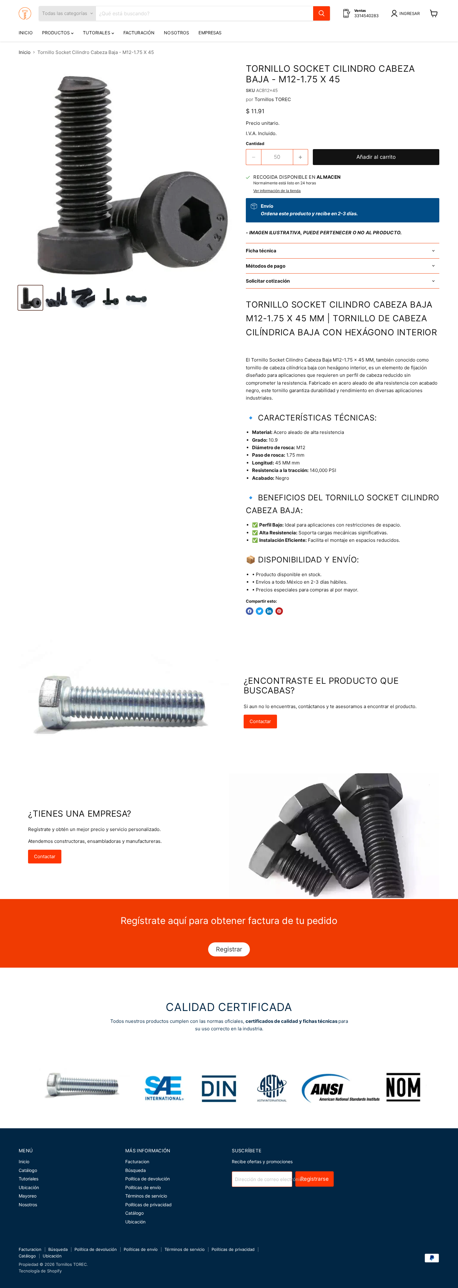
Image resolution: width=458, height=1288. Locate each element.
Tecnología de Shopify (40, 1270)
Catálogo (28, 1170)
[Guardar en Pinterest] (279, 611)
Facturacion (137, 1161)
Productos (56, 32)
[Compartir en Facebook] (249, 611)
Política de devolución (147, 1178)
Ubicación (29, 1187)
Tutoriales (97, 32)
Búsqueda (135, 1170)
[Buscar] (321, 13)
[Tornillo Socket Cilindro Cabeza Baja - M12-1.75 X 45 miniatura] (30, 297)
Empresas (210, 32)
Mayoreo (27, 1195)
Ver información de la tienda (277, 191)
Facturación (139, 32)
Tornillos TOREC (273, 99)
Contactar (260, 721)
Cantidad (255, 143)
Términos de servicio (146, 1195)
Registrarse (314, 1179)
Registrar (229, 949)
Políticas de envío (143, 1187)
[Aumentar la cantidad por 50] (300, 157)
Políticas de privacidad (148, 1204)
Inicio (26, 32)
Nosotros (176, 32)
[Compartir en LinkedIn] (269, 611)
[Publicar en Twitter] (259, 611)
